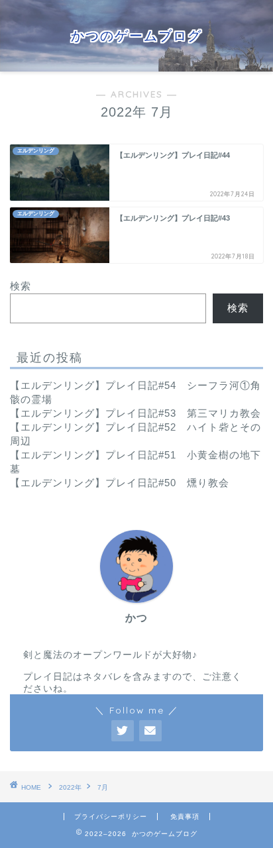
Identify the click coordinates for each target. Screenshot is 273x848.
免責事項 (184, 816)
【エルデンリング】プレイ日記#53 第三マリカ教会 (135, 413)
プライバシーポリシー (110, 816)
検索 (20, 286)
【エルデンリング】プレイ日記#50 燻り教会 (119, 482)
